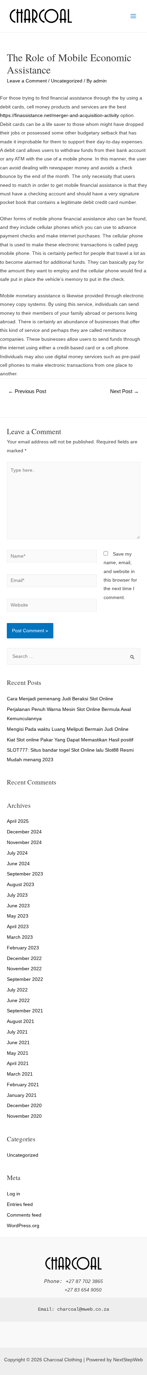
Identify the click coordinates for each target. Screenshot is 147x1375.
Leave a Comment (27, 80)
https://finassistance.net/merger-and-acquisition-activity (59, 115)
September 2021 (25, 1010)
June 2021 (18, 1042)
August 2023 (20, 884)
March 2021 (20, 1074)
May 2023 (17, 916)
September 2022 (25, 979)
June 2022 (18, 1000)
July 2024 (17, 853)
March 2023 (20, 937)
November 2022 (24, 968)
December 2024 (24, 831)
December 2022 (24, 958)
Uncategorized (66, 80)
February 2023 (23, 947)
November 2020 (24, 1116)
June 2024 (18, 863)
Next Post (124, 391)
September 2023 (25, 874)
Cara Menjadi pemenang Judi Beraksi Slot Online (60, 698)
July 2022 (17, 990)
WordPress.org (23, 1225)
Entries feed (20, 1204)
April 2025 (18, 821)
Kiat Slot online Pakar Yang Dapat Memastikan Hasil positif (70, 739)
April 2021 (18, 1063)
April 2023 (18, 926)
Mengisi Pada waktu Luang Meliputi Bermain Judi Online (68, 729)
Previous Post (27, 391)
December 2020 (24, 1105)
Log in (13, 1193)
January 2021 (22, 1095)
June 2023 (18, 905)
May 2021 (17, 1053)
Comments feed (24, 1215)
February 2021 (23, 1084)
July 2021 (17, 1032)
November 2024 (24, 842)
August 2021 (20, 1021)
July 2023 (17, 895)
